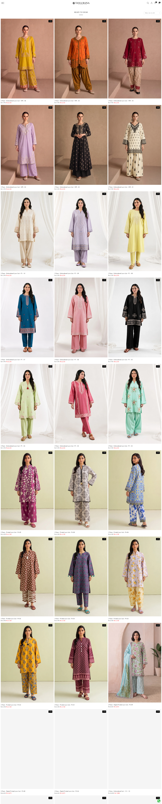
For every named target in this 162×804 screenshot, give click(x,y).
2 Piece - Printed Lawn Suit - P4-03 (118, 618)
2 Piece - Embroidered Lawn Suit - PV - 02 (120, 446)
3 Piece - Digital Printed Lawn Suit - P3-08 (13, 791)
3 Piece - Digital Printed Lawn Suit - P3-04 (66, 791)
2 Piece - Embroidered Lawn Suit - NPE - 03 (13, 187)
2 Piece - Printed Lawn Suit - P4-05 (11, 618)
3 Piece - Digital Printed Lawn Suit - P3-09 (120, 705)
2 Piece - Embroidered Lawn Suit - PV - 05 (120, 359)
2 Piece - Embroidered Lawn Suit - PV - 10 (13, 273)
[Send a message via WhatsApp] (159, 801)
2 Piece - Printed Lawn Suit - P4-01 (64, 705)
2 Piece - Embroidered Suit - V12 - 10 (119, 791)
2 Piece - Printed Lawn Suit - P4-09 (11, 532)
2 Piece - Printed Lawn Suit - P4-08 (64, 532)
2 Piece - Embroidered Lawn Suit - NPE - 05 (67, 101)
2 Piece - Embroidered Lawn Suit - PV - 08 (120, 273)
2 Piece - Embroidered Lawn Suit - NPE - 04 (121, 101)
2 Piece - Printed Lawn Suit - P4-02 (11, 705)
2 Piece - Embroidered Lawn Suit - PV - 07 (13, 359)
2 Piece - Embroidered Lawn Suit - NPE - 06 (13, 101)
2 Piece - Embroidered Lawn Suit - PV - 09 (66, 273)
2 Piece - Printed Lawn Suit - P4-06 (118, 532)
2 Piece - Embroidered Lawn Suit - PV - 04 (13, 446)
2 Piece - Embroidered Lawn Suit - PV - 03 (66, 446)
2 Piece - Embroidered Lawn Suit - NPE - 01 (121, 187)
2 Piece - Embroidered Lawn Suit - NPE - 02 (67, 187)
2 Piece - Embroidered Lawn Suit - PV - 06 (66, 359)
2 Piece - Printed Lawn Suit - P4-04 (64, 618)
